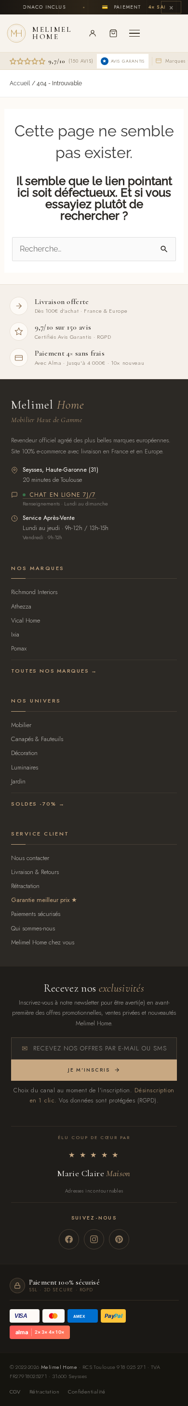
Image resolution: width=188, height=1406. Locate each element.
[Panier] (113, 33)
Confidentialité (86, 1391)
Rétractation (25, 885)
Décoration (24, 752)
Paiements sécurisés (35, 913)
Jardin (18, 781)
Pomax (19, 648)
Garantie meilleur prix (40, 899)
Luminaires (24, 767)
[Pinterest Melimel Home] (119, 1239)
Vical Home (25, 620)
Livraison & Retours (35, 871)
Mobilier (21, 725)
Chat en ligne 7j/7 (62, 495)
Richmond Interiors (34, 592)
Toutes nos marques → (54, 671)
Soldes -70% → (38, 804)
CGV (15, 1391)
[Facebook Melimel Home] (69, 1239)
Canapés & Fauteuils (37, 738)
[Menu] (134, 33)
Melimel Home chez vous (42, 942)
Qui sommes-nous (33, 928)
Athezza (21, 606)
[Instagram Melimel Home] (94, 1239)
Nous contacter (30, 857)
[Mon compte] (92, 33)
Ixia (15, 634)
